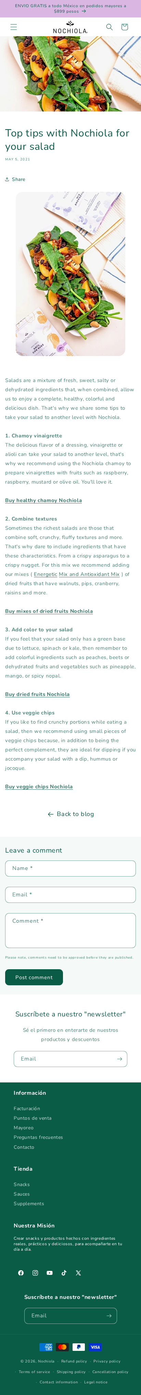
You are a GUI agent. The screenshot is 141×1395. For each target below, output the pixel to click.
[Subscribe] (119, 1059)
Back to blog (75, 814)
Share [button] (18, 179)
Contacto (24, 1147)
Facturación (27, 1108)
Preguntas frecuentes (38, 1137)
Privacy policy (106, 1361)
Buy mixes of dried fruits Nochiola (49, 611)
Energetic (45, 574)
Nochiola (46, 1361)
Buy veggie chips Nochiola (39, 786)
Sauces (22, 1194)
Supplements (29, 1203)
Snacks (22, 1184)
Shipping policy (71, 1371)
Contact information (59, 1382)
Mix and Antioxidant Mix (89, 574)
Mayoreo (24, 1127)
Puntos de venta (33, 1118)
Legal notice (95, 1382)
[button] (13, 27)
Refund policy (74, 1361)
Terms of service (34, 1371)
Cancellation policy (110, 1371)
